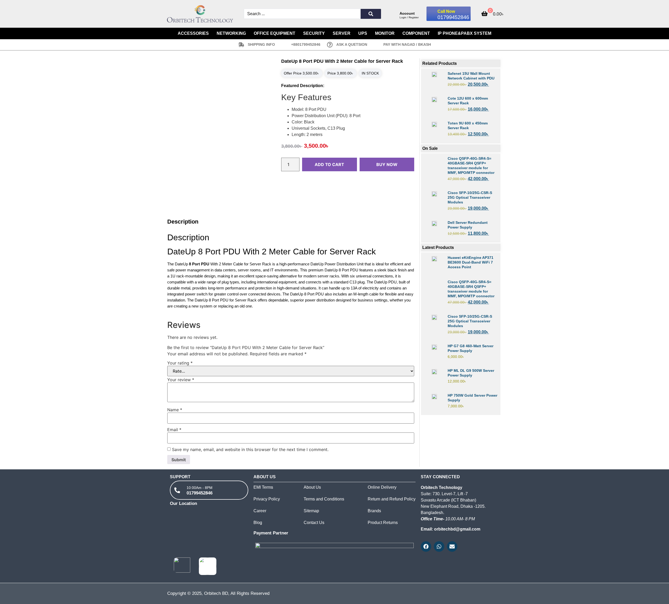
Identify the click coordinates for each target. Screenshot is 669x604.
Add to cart (329, 164)
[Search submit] (371, 14)
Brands (374, 511)
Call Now (446, 11)
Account (407, 13)
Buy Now (386, 164)
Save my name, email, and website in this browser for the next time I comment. (250, 449)
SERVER (341, 33)
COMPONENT (416, 33)
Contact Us (314, 522)
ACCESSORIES (193, 33)
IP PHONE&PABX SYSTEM (464, 33)
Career (259, 511)
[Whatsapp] (439, 546)
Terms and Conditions (324, 499)
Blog (257, 522)
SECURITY (314, 33)
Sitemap (311, 511)
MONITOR (385, 33)
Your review (180, 380)
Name (174, 410)
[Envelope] (452, 546)
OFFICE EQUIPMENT (274, 33)
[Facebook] (426, 546)
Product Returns (383, 522)
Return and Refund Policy (392, 499)
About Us (312, 487)
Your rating (180, 363)
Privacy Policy (266, 499)
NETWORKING (231, 33)
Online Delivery (382, 487)
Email (174, 430)
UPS (362, 33)
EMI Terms (263, 487)
